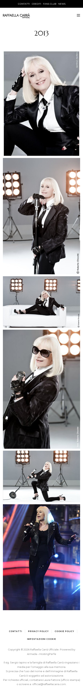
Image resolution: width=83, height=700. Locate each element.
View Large (41, 97)
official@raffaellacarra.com (49, 684)
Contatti (15, 631)
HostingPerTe (47, 654)
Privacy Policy (38, 631)
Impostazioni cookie (41, 639)
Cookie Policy (64, 631)
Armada (32, 654)
